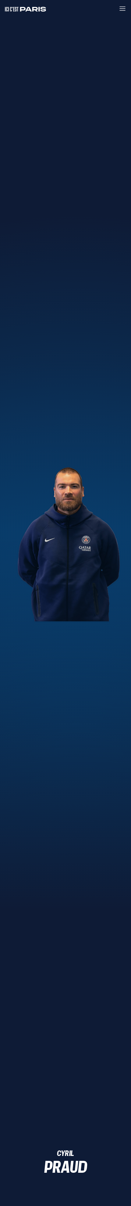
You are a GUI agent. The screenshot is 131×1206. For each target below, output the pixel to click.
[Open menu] (122, 8)
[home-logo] (25, 8)
